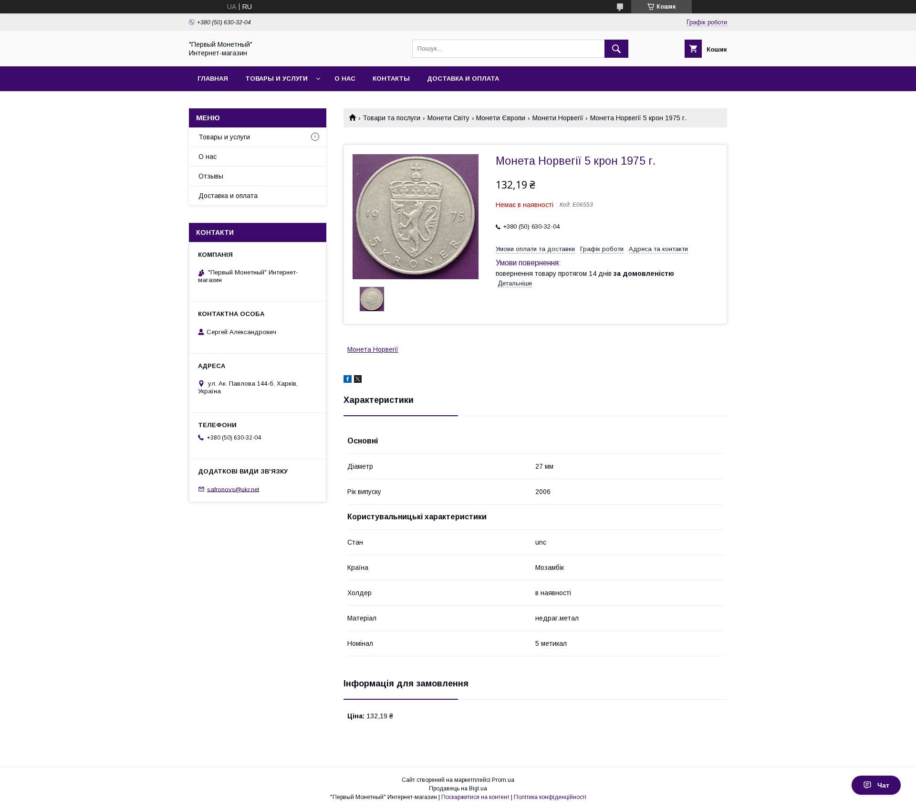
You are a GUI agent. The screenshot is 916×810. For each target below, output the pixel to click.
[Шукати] (616, 49)
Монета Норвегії (372, 349)
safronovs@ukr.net (233, 489)
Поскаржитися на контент (475, 797)
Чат (883, 785)
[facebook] (348, 380)
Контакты (391, 78)
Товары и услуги (276, 78)
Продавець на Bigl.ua (458, 788)
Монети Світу (448, 118)
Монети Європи (500, 118)
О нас (344, 78)
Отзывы (210, 176)
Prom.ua (503, 780)
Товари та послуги (391, 118)
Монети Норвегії (557, 118)
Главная (213, 78)
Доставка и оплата (463, 78)
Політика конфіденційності (550, 797)
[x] (358, 380)
